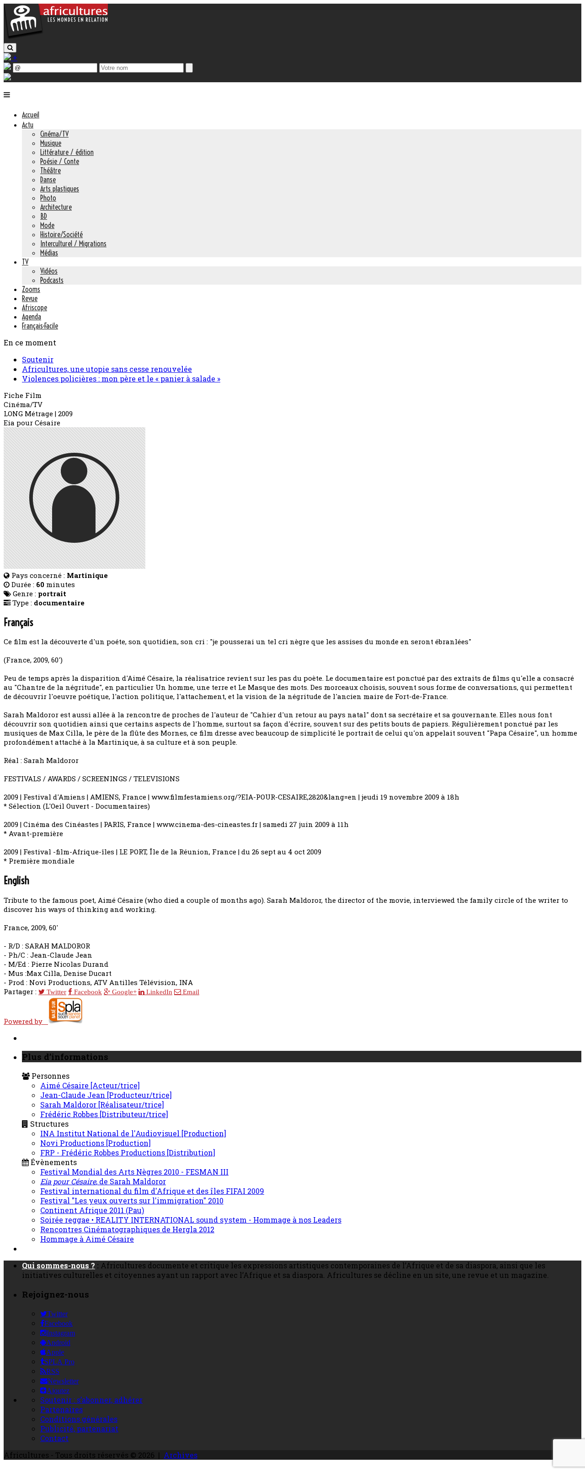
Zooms (31, 289)
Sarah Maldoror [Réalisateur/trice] (102, 1104)
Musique (50, 143)
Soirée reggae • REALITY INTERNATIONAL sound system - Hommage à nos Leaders (190, 1219)
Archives (180, 1455)
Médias (49, 252)
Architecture (56, 207)
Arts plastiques (59, 188)
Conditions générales (78, 1419)
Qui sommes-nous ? (58, 1265)
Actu (27, 124)
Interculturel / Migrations (73, 243)
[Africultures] (56, 37)
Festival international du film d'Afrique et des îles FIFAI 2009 (152, 1191)
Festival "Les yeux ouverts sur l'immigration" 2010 (131, 1200)
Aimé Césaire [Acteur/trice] (90, 1085)
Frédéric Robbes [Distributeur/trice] (104, 1114)
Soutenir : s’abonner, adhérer (91, 1399)
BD (43, 216)
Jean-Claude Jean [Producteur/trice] (106, 1095)
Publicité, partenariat (79, 1428)
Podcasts (52, 280)
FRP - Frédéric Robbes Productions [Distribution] (127, 1152)
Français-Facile (40, 325)
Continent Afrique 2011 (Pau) (92, 1210)
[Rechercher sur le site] (10, 48)
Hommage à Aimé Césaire (87, 1239)
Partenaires (61, 1409)
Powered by (26, 1021)
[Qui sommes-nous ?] (7, 77)
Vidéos (49, 271)
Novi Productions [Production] (95, 1143)
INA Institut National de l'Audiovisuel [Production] (133, 1133)
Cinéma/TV (54, 133)
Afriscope (34, 307)
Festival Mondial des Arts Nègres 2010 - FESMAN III (134, 1171)
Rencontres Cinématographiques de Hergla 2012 (127, 1229)
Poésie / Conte (59, 161)
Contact (54, 1438)
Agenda (31, 316)
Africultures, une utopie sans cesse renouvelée (107, 369)
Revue (29, 298)
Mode (47, 225)
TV (25, 261)
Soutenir (37, 359)
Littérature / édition (67, 152)
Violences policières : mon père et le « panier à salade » (121, 378)
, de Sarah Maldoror (103, 1181)
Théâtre (50, 170)
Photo (48, 197)
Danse (48, 179)
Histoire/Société (61, 234)
